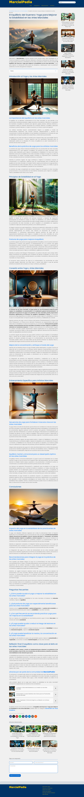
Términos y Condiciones (47, 788)
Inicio (31, 5)
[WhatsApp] (20, 716)
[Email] (32, 716)
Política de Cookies (46, 789)
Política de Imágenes (46, 791)
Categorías (36, 5)
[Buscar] (74, 2)
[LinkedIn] (26, 716)
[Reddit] (35, 716)
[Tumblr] (23, 716)
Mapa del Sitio (45, 794)
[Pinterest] (16, 716)
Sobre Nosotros (44, 5)
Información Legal (46, 786)
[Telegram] (29, 716)
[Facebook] (10, 716)
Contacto (52, 5)
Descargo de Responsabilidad (48, 792)
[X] (13, 716)
